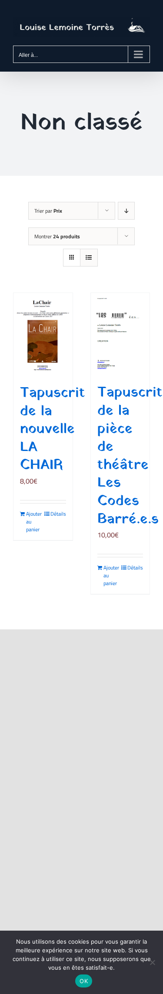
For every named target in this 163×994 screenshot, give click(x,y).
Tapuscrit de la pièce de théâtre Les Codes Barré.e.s (130, 456)
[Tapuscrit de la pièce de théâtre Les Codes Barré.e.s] (120, 334)
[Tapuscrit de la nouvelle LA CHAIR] (43, 334)
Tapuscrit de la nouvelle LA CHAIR (52, 429)
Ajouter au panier (34, 521)
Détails (58, 514)
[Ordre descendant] (126, 211)
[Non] (152, 962)
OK (84, 981)
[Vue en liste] (88, 257)
